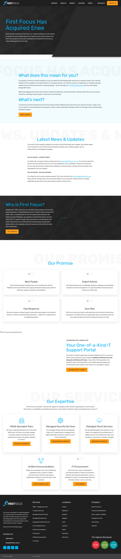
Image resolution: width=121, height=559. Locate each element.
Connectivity (36, 533)
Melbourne (65, 510)
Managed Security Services (40, 514)
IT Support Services (38, 510)
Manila (64, 529)
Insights (72, 3)
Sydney (64, 507)
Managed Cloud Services (99, 441)
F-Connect (36, 541)
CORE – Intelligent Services (40, 507)
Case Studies (95, 522)
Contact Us (112, 3)
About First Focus (96, 507)
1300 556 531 (101, 3)
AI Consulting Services (39, 526)
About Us (63, 3)
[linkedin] (4, 547)
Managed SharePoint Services (41, 522)
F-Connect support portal (76, 85)
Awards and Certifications (99, 510)
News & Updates (25, 114)
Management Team (97, 518)
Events (90, 3)
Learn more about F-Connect (77, 369)
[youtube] (16, 547)
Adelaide (64, 518)
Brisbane (64, 514)
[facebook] (8, 547)
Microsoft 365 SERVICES (22, 443)
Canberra (64, 526)
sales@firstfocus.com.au (13, 542)
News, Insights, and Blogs (99, 514)
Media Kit (94, 526)
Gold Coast (65, 537)
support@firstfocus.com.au (69, 161)
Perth (63, 522)
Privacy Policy (36, 556)
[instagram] (12, 547)
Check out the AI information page (12, 527)
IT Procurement (80, 484)
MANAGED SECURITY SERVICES (60, 441)
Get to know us (12, 231)
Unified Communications (41, 484)
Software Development (39, 529)
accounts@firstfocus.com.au (82, 176)
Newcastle (65, 533)
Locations (81, 3)
